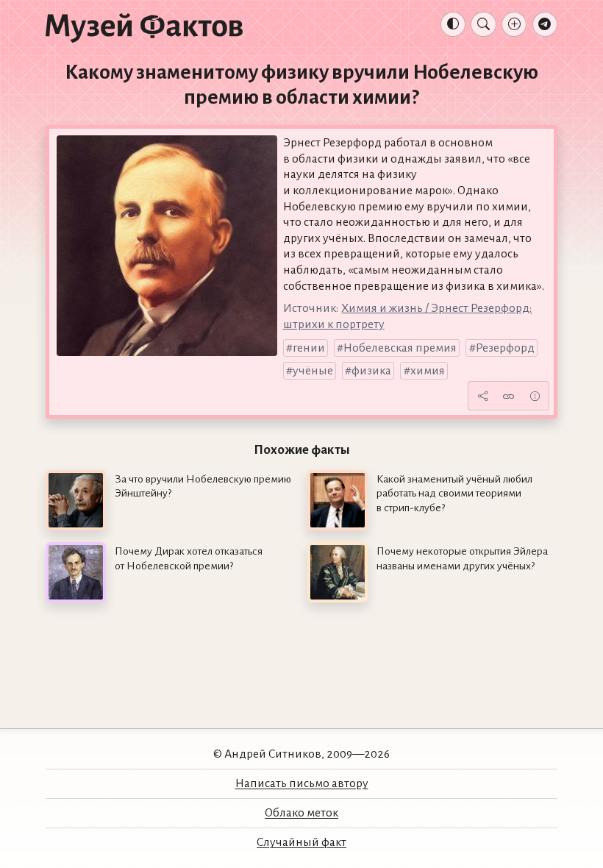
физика (371, 370)
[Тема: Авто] (452, 24)
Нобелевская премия (400, 348)
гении (309, 348)
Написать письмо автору (301, 783)
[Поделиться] (482, 396)
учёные (313, 370)
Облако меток (301, 812)
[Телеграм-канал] (544, 24)
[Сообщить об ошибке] (534, 396)
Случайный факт (301, 842)
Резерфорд (505, 348)
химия (427, 370)
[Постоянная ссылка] (509, 396)
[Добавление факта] (514, 24)
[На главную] (144, 27)
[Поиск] (483, 24)
